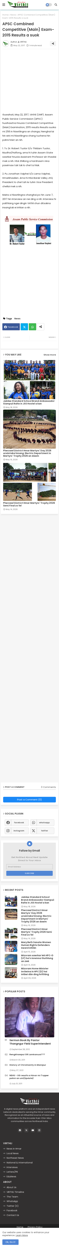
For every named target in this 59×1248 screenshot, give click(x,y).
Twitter (24, 326)
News (13, 14)
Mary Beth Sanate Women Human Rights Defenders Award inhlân (36, 945)
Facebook (13, 326)
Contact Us (13, 1215)
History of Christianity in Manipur (27, 1065)
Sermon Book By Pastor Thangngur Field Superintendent (30, 1042)
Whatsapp (32, 326)
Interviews (12, 1167)
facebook (19, 822)
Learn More (22, 1235)
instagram (19, 830)
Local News (13, 1153)
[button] (56, 5)
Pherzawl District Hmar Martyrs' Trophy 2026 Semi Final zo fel (29, 504)
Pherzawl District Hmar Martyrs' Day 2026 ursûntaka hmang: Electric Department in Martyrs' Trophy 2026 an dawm (27, 453)
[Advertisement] (29, 80)
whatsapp (44, 822)
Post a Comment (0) (29, 799)
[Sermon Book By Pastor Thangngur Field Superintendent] (29, 1017)
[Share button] (40, 326)
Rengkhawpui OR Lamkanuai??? (27, 1054)
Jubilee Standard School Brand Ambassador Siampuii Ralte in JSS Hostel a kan (29, 402)
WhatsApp (12, 1201)
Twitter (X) (13, 1205)
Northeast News (15, 1157)
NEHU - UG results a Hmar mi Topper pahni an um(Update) (29, 1077)
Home (5, 14)
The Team (12, 1196)
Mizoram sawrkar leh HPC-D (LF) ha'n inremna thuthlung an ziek (37, 958)
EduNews (11, 1176)
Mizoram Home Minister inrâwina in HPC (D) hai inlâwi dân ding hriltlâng (35, 971)
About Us (11, 1187)
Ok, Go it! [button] (10, 1242)
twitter (44, 830)
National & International (20, 1162)
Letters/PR (12, 1171)
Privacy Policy (35, 1227)
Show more (50, 354)
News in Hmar (14, 1148)
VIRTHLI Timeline (15, 1192)
